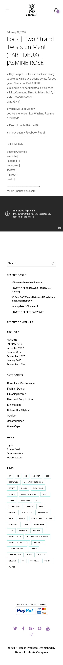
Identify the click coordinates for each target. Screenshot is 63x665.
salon (34, 549)
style (29, 555)
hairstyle (27, 512)
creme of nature (29, 494)
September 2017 (16, 356)
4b (18, 476)
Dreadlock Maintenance (21, 383)
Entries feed (13, 449)
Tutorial (34, 561)
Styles (41, 555)
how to (22, 518)
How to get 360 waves (41, 518)
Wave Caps (13, 426)
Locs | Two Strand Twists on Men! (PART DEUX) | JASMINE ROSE (30, 50)
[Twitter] (15, 629)
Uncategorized (15, 421)
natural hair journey (37, 537)
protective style (17, 549)
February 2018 (14, 344)
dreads (29, 506)
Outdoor (11, 415)
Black (24, 488)
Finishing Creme (16, 394)
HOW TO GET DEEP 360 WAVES (27, 312)
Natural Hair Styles (18, 410)
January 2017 (14, 360)
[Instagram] (31, 635)
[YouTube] (48, 629)
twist (47, 561)
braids (12, 494)
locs (11, 530)
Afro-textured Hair (33, 482)
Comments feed (15, 453)
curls (45, 494)
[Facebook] (23, 629)
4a (10, 476)
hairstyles (43, 512)
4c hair (36, 476)
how (11, 518)
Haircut (12, 512)
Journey (13, 524)
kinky (25, 524)
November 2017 (15, 348)
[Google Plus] (31, 629)
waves (12, 567)
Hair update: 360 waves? (24, 306)
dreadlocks (14, 506)
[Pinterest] (40, 629)
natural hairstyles (18, 543)
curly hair (25, 500)
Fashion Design (16, 388)
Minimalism (14, 404)
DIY (37, 500)
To (23, 561)
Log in (10, 445)
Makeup (23, 530)
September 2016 (16, 364)
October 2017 (14, 352)
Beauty (12, 488)
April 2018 (12, 340)
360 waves (13, 482)
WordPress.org (14, 457)
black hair (38, 488)
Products (38, 543)
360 (47, 476)
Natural (36, 530)
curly (11, 500)
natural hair (15, 537)
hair (41, 506)
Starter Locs (15, 555)
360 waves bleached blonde (26, 282)
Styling (12, 561)
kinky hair (39, 524)
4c (26, 476)
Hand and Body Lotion (20, 399)
